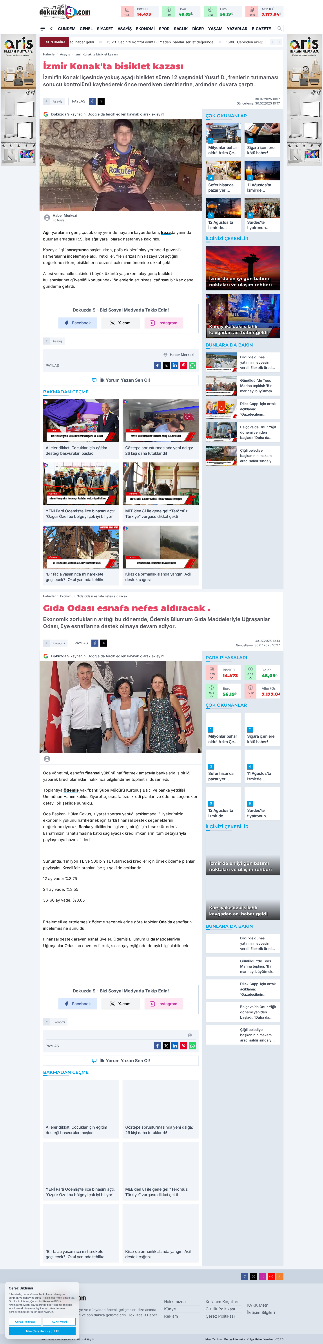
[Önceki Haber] (273, 42)
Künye (170, 1309)
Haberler (49, 54)
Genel (86, 28)
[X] (253, 1276)
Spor (164, 28)
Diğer (198, 28)
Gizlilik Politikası (220, 1309)
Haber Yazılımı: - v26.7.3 (243, 1339)
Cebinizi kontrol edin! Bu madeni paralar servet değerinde (125, 42)
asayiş (57, 101)
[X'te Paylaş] (101, 101)
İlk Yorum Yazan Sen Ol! (125, 380)
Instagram (167, 323)
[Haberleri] (86, 758)
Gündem (66, 28)
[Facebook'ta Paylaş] (92, 101)
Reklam (171, 1316)
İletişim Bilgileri (261, 1312)
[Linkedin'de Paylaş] (174, 365)
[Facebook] (244, 1276)
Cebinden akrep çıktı (214, 42)
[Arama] (279, 28)
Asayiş (125, 28)
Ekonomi (145, 28)
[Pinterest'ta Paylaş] (183, 365)
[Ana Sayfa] (52, 28)
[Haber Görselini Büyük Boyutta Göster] (121, 165)
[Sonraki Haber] (279, 42)
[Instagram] (262, 1276)
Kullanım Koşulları (222, 1301)
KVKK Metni (258, 1305)
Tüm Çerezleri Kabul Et (42, 1331)
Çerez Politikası (220, 1316)
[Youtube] (271, 1276)
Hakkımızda (175, 1301)
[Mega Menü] (43, 28)
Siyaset (105, 28)
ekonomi (59, 643)
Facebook (81, 323)
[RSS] (279, 1276)
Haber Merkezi (65, 217)
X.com (124, 323)
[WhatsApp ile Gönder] (192, 365)
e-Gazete (261, 28)
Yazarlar (237, 28)
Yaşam (215, 28)
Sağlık (181, 28)
